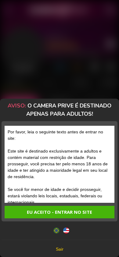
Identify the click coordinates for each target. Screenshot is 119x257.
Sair (59, 249)
